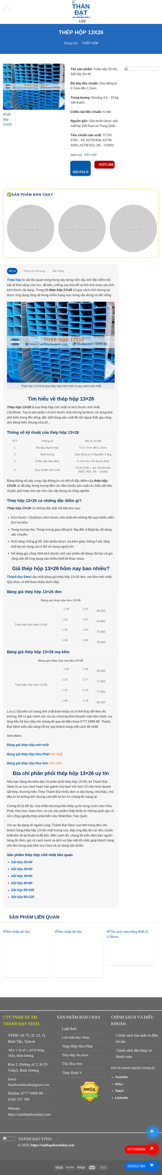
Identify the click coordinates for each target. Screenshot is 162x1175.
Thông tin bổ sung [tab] (34, 270)
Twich (119, 1091)
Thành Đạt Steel (19, 577)
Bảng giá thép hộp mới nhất (28, 745)
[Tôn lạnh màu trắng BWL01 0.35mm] (131, 947)
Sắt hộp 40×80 (21, 883)
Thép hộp (14, 280)
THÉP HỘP (90, 43)
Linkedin (121, 1097)
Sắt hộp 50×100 (22, 890)
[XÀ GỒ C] (79, 953)
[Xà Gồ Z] (27, 953)
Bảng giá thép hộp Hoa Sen (27, 763)
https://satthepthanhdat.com (29, 1114)
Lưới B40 (69, 1029)
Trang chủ (71, 43)
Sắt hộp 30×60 (21, 876)
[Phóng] (8, 105)
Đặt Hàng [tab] (58, 270)
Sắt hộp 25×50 (21, 869)
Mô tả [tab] (12, 270)
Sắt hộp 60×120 (22, 897)
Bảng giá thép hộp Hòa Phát (28, 754)
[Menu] (6, 9)
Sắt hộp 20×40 (21, 862)
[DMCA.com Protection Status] (90, 1091)
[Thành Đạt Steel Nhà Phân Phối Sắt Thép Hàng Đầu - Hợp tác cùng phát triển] (81, 9)
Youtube (121, 1077)
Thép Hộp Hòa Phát (77, 1046)
